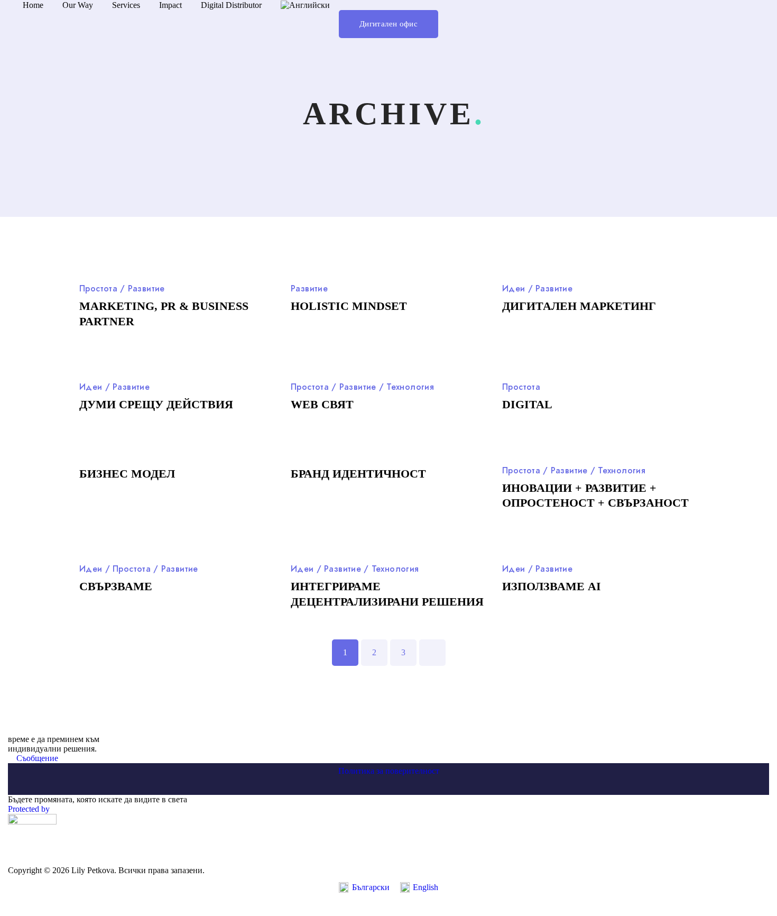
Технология (410, 387)
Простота (98, 288)
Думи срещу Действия (156, 404)
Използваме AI (551, 586)
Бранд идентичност (358, 473)
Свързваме (115, 586)
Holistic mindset (349, 306)
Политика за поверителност (388, 770)
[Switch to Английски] (305, 5)
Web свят (322, 404)
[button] (388, 24)
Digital (527, 404)
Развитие (146, 288)
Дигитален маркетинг (579, 306)
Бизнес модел (127, 473)
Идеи (513, 288)
